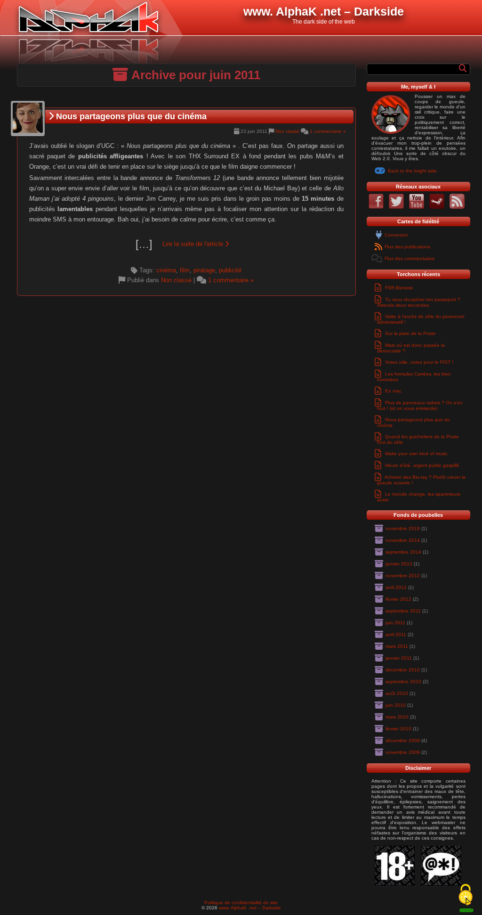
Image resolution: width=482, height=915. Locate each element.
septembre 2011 (403, 610)
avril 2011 (396, 634)
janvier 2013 (399, 563)
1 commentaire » (328, 131)
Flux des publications (407, 246)
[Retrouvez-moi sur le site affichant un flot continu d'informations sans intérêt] (396, 207)
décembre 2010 (403, 669)
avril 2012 (396, 587)
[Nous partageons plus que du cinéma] (186, 244)
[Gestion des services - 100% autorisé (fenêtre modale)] (465, 895)
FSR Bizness (399, 287)
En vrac (393, 390)
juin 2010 (396, 705)
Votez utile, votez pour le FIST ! (419, 362)
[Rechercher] (463, 68)
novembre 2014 (403, 540)
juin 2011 (395, 622)
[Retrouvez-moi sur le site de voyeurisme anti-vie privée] (376, 207)
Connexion (396, 234)
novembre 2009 (403, 752)
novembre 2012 (403, 575)
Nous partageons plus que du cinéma (130, 116)
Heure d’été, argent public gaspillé (422, 465)
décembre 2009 (403, 740)
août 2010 (397, 693)
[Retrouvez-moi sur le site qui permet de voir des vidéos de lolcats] (416, 207)
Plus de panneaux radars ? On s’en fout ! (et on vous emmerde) (420, 405)
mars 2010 (397, 716)
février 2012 (398, 599)
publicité (230, 270)
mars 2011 (397, 646)
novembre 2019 (403, 528)
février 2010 (398, 728)
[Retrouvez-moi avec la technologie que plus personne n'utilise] (457, 207)
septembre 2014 (403, 552)
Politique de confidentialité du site (241, 902)
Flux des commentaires (409, 258)
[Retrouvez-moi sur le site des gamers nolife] (436, 207)
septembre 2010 (403, 681)
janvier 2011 (399, 658)
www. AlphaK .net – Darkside (250, 907)
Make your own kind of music (416, 453)
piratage (204, 270)
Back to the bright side (412, 170)
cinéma (166, 270)
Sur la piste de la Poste (410, 333)
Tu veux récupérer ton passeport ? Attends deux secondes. (418, 302)
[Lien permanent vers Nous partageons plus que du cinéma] (27, 118)
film (185, 270)
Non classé (287, 131)
